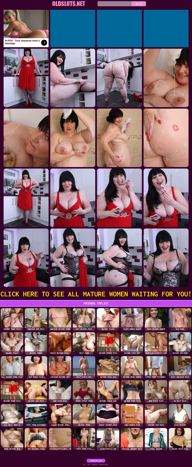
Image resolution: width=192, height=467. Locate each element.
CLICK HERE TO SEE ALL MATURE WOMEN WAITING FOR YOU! (96, 294)
